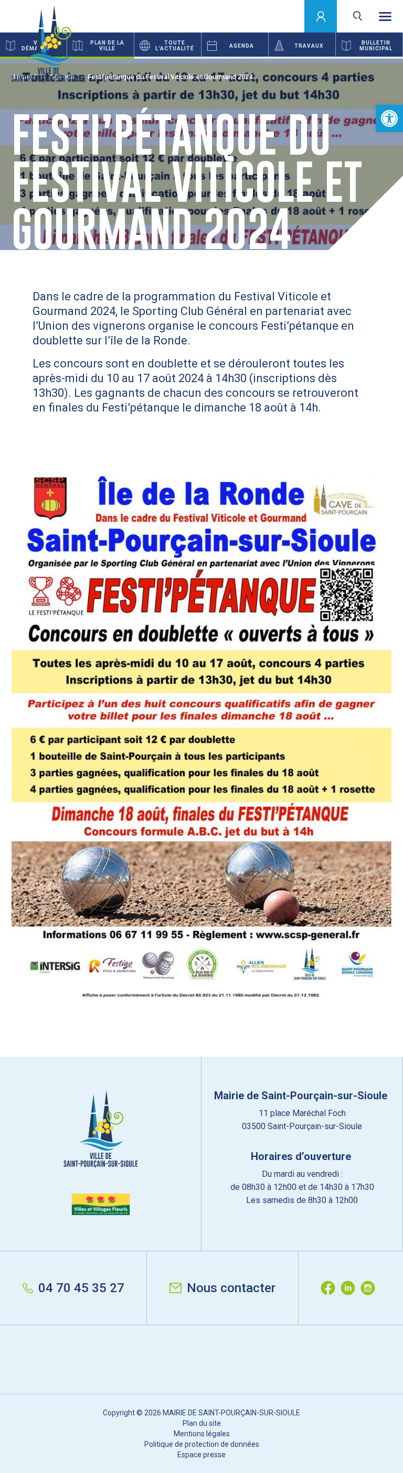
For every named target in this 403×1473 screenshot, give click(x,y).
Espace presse (201, 1454)
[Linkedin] (350, 1288)
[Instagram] (370, 1288)
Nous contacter (231, 1288)
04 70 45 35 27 (81, 1288)
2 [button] (201, 58)
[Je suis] (320, 16)
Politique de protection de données (201, 1444)
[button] (389, 118)
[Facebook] (331, 1288)
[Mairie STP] (100, 1152)
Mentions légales (202, 1433)
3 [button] (336, 58)
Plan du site (202, 1423)
